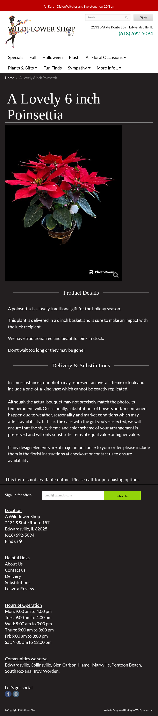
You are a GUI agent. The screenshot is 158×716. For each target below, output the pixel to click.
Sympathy (77, 67)
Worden (51, 671)
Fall (32, 57)
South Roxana (18, 671)
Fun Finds (52, 67)
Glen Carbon (65, 664)
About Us (14, 563)
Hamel (84, 664)
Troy (37, 671)
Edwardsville (17, 664)
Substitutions (17, 582)
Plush (74, 57)
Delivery (13, 576)
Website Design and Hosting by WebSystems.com (128, 710)
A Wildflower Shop (40, 31)
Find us (12, 541)
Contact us (15, 570)
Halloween (52, 57)
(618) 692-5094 (136, 33)
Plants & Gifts (21, 67)
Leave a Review (19, 588)
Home (9, 78)
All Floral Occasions (104, 57)
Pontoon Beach (126, 664)
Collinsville (41, 664)
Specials (15, 57)
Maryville (101, 664)
